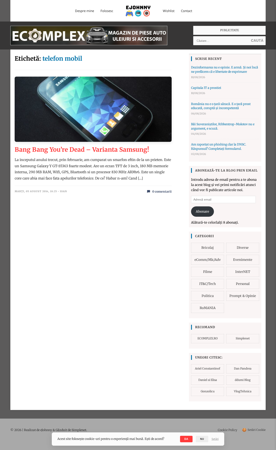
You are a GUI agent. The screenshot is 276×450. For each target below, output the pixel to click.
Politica (208, 296)
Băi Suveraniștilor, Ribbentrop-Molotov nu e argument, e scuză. (222, 126)
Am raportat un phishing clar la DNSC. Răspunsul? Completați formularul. (218, 146)
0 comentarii (162, 191)
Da (186, 439)
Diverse (243, 248)
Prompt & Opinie (242, 296)
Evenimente (242, 260)
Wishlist (168, 11)
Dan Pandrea (242, 368)
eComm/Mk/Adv (207, 260)
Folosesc (106, 11)
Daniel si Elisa (207, 380)
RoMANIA (208, 308)
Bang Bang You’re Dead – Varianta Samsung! (82, 149)
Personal (243, 284)
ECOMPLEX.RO (208, 338)
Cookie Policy (227, 430)
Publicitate (229, 30)
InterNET (242, 272)
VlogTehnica (242, 391)
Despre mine (84, 11)
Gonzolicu (208, 391)
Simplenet (243, 338)
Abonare (202, 211)
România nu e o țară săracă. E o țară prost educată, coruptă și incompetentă (221, 106)
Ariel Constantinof (207, 368)
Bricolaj (207, 248)
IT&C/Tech (207, 284)
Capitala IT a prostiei (206, 88)
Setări (215, 439)
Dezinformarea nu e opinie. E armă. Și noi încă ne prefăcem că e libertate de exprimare (224, 69)
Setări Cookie (254, 430)
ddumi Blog (243, 380)
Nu (202, 439)
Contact (186, 11)
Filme (207, 272)
